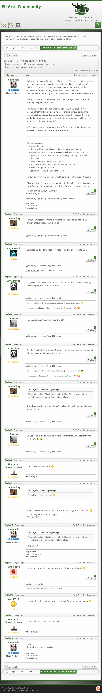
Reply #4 (8, 314)
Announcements (32, 48)
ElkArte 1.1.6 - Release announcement (58, 47)
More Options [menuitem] (90, 55)
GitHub (68, 39)
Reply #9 (8, 483)
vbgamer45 (13, 248)
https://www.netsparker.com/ (79, 93)
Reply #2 (8, 244)
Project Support (16, 48)
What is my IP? (32, 477)
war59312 (13, 599)
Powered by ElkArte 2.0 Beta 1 (13, 688)
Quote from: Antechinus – (44, 389)
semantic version (56, 108)
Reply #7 (8, 430)
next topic (93, 70)
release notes (44, 127)
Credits (29, 688)
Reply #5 (8, 344)
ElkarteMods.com (32, 270)
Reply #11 (9, 562)
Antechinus (13, 281)
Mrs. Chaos (14, 566)
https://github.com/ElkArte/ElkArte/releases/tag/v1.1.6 (56, 149)
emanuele (13, 79)
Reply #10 (9, 525)
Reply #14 (9, 638)
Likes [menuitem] (92, 192)
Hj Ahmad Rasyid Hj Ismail (13, 466)
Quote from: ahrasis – (42, 490)
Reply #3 (8, 276)
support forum (83, 176)
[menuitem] (98, 25)
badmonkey (13, 218)
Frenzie (14, 318)
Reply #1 (8, 214)
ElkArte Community (21, 6)
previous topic (81, 70)
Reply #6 (8, 382)
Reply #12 (9, 595)
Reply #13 (9, 615)
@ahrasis (34, 438)
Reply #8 (8, 460)
